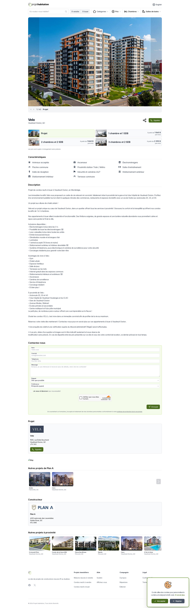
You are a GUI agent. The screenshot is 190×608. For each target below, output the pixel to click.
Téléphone (35, 359)
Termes (145, 582)
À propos (123, 578)
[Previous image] (33, 61)
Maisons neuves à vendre (83, 578)
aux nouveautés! (47, 391)
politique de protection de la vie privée (129, 411)
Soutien (99, 578)
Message (34, 365)
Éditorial (122, 587)
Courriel (34, 353)
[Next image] (156, 61)
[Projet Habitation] (38, 4)
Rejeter (178, 601)
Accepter (161, 601)
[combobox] (48, 11)
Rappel (33, 378)
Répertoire (123, 582)
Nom (33, 347)
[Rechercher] (66, 11)
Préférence (35, 384)
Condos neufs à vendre (82, 582)
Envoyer (154, 407)
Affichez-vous (102, 582)
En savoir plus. (180, 595)
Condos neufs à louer (82, 587)
